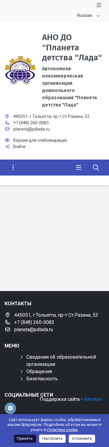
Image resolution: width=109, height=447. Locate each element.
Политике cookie (62, 429)
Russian (84, 15)
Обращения (39, 371)
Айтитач (92, 399)
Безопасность (42, 379)
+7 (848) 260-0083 (31, 122)
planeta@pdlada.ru (31, 129)
